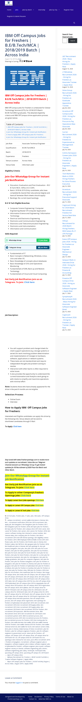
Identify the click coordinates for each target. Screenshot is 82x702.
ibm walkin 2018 (29, 622)
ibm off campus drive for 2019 (38, 592)
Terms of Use (60, 697)
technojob (31, 651)
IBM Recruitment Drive (31, 611)
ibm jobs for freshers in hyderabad (23, 566)
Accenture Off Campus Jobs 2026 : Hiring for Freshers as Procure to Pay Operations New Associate (68, 119)
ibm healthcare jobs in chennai (15, 546)
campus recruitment (14, 520)
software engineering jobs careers (35, 648)
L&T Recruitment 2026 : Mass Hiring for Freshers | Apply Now (69, 61)
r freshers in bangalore (12, 642)
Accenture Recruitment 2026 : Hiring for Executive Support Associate (69, 194)
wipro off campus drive (15, 655)
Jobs (16, 10)
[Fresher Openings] (8, 3)
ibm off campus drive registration (22, 601)
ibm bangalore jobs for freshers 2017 (34, 524)
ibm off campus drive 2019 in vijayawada (30, 583)
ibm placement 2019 (27, 603)
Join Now (44, 240)
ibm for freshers (19, 542)
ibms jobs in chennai (11, 629)
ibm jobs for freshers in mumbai (23, 568)
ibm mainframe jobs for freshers (31, 572)
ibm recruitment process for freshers (35, 618)
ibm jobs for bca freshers (39, 551)
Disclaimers (38, 697)
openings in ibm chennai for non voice (17, 640)
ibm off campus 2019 (43, 574)
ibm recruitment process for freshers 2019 (19, 620)
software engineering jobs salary (16, 651)
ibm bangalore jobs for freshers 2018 (17, 527)
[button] (74, 23)
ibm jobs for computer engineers (29, 559)
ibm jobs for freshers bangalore (22, 561)
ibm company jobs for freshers (25, 535)
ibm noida (20, 574)
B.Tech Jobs (11, 516)
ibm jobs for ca (35, 555)
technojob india (40, 651)
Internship (41, 10)
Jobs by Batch (27, 10)
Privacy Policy (49, 697)
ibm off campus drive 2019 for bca (23, 581)
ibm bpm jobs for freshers (39, 527)
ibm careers (22, 531)
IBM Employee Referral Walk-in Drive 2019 (31, 540)
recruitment (25, 642)
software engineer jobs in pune (33, 646)
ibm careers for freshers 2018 (37, 531)
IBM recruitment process (31, 616)
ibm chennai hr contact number (32, 533)
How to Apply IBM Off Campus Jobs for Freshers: (25, 135)
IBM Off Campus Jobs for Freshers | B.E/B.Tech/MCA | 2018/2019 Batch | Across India (27, 128)
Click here (29, 282)
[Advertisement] (27, 300)
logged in (19, 682)
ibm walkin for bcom (25, 627)
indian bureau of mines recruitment (31, 629)
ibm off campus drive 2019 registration (37, 585)
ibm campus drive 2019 (30, 529)
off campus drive (28, 635)
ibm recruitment (40, 603)
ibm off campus (29, 574)
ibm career (42, 529)
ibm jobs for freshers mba (18, 570)
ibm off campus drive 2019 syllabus (16, 588)
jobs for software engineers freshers (23, 631)
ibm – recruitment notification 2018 (17, 522)
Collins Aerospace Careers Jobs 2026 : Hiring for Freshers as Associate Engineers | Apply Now (69, 160)
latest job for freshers (34, 633)
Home (9, 10)
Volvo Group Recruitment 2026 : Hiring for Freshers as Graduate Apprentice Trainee (69, 98)
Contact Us (33, 699)
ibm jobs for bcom (11, 553)
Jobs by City (53, 10)
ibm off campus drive (31, 577)
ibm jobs (21, 548)
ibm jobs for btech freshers (20, 555)
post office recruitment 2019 (40, 640)
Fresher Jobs (20, 516)
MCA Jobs (37, 516)
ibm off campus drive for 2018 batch (29, 590)
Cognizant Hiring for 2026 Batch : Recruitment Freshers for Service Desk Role (69, 210)
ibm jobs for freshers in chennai (23, 564)
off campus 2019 (16, 635)
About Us (70, 697)
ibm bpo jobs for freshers (13, 529)
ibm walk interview (17, 622)
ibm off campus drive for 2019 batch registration (29, 596)
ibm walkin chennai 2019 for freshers (29, 624)
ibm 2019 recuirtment (36, 522)
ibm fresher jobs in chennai (34, 542)
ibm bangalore (17, 524)
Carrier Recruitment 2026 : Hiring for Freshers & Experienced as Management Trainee (69, 139)
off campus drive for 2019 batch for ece (31, 637)
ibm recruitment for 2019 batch (32, 614)
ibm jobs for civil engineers (30, 557)
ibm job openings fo (32, 546)
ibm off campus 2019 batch (14, 577)
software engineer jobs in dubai (23, 644)
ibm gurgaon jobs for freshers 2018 (37, 544)
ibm (47, 520)
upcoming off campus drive (14, 653)
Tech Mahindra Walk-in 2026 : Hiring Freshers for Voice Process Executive (69, 178)
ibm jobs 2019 (29, 548)
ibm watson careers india (40, 627)
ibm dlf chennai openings (25, 538)
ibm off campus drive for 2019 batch (17, 594)
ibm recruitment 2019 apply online (28, 607)
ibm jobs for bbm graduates (20, 551)
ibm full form (20, 544)
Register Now (68, 10)
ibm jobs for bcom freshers (27, 553)
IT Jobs (27, 516)
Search (72, 41)
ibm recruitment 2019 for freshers (33, 609)
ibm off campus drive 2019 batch (24, 579)
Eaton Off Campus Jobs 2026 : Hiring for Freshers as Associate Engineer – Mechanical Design (69, 247)
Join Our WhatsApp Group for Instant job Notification (27, 132)
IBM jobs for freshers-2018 (36, 570)
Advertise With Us (45, 699)
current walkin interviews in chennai (33, 520)
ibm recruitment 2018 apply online (28, 605)
